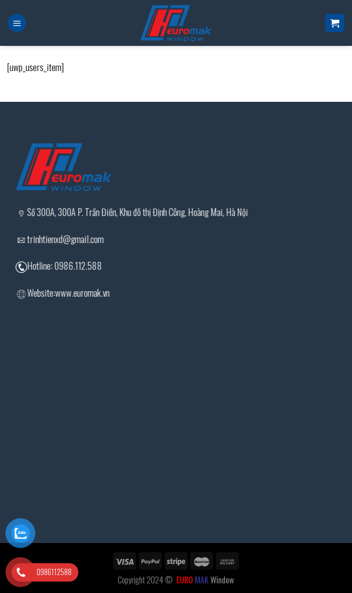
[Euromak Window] (176, 23)
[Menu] (17, 23)
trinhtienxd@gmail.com (65, 239)
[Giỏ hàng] (334, 23)
